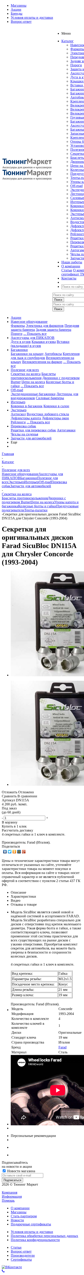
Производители (23, 1255)
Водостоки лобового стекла (48, 414)
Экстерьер (18, 410)
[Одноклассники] (14, 852)
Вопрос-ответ (21, 1251)
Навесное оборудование (29, 321)
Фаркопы (18, 326)
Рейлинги (18, 422)
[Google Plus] (24, 852)
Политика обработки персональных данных (44, 1236)
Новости (17, 1220)
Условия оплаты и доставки (32, 1232)
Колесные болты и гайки (37, 506)
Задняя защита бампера (53, 330)
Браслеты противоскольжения (33, 376)
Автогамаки (66, 430)
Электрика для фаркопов (45, 326)
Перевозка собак (23, 426)
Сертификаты (21, 1259)
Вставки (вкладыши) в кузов (40, 344)
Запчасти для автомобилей (31, 438)
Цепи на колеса (33, 382)
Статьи (66, 270)
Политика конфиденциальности (35, 1240)
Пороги (76, 65)
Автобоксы (53, 354)
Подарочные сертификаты (31, 1224)
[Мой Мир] (19, 852)
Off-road (76, 186)
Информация (12, 1196)
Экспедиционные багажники (33, 394)
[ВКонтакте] (5, 852)
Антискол (18, 414)
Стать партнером (24, 1216)
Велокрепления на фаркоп (42, 362)
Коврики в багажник (27, 406)
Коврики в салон (56, 406)
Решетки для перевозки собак (33, 430)
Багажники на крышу (27, 354)
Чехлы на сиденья (24, 434)
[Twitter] (9, 852)
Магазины (18, 1212)
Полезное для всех (25, 370)
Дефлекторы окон (55, 418)
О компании (20, 1208)
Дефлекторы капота (26, 418)
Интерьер (18, 402)
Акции (16, 317)
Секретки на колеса (26, 374)
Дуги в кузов (21, 342)
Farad (62, 1047)
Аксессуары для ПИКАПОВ (32, 338)
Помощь (8, 1200)
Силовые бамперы (50, 398)
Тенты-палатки (35, 510)
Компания (9, 1192)
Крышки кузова (44, 342)
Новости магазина (20, 1171)
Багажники (19, 350)
